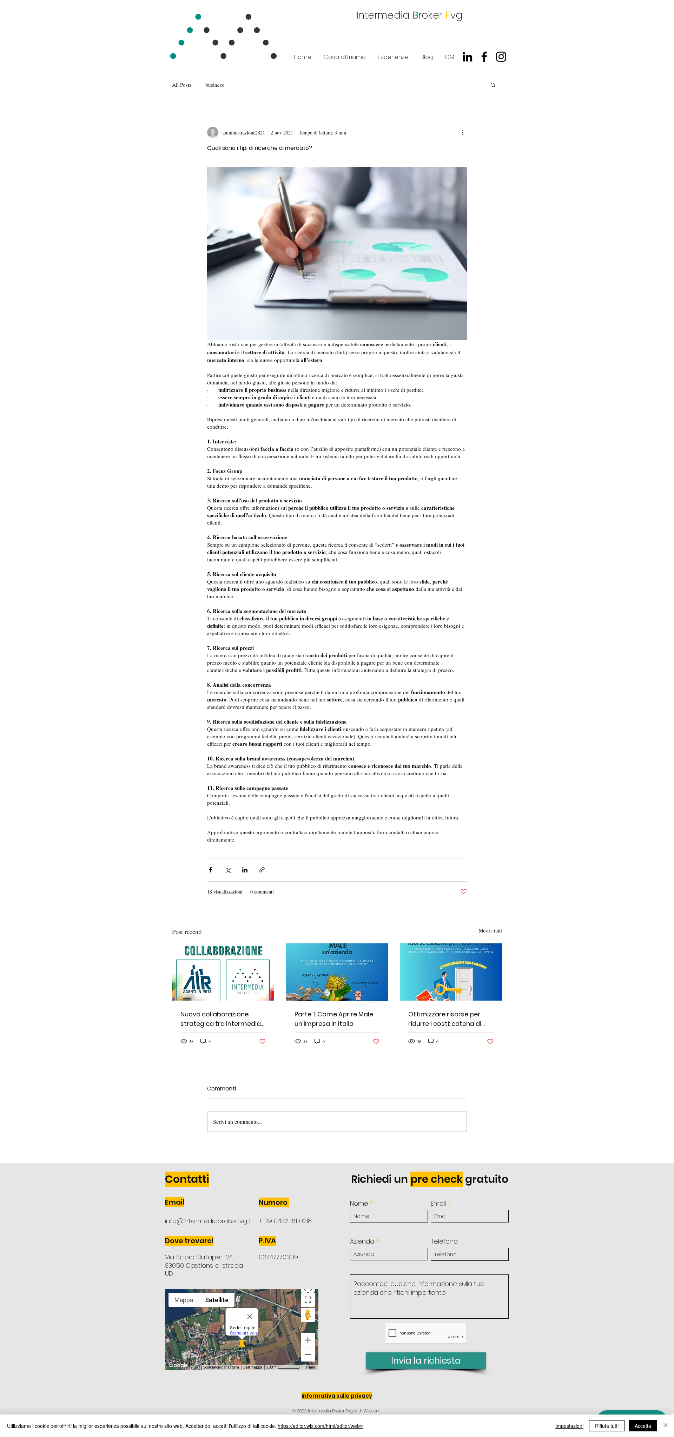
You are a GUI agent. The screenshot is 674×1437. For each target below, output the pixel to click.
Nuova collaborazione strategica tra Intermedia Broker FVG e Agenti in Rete (221, 1019)
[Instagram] (501, 57)
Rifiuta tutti (607, 1425)
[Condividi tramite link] (262, 869)
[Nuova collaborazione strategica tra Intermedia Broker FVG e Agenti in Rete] (223, 972)
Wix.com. (372, 1411)
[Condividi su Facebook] (210, 869)
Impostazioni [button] (569, 1425)
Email (438, 1203)
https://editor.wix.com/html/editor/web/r (320, 1425)
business (214, 84)
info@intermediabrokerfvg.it (208, 1221)
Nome (359, 1203)
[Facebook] (484, 57)
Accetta (643, 1425)
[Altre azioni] (462, 132)
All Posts (181, 84)
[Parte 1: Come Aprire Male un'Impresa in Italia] (337, 972)
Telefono (444, 1241)
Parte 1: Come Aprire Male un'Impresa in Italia (334, 1019)
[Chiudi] (665, 1425)
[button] (493, 84)
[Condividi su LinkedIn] (245, 869)
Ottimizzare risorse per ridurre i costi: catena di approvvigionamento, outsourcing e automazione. (444, 1019)
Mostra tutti (490, 930)
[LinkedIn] (467, 57)
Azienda (362, 1241)
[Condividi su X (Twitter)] (227, 869)
